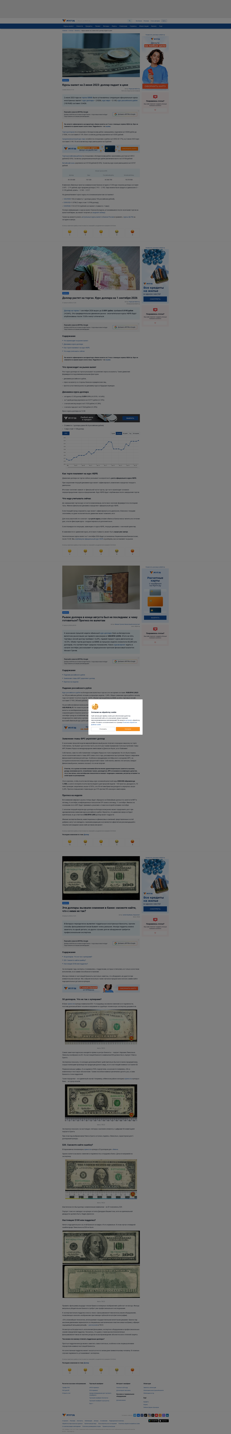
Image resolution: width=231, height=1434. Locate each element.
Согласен (128, 729)
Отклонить (103, 729)
